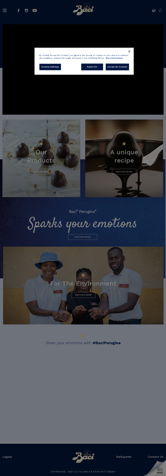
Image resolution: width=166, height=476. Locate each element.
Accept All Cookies (117, 67)
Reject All (92, 67)
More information (114, 58)
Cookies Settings (50, 67)
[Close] (129, 51)
